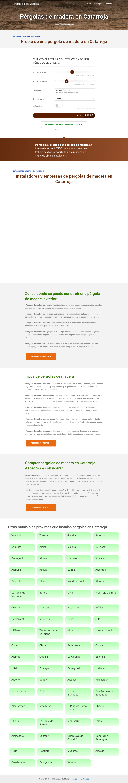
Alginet (15, 656)
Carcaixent (17, 618)
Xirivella (100, 558)
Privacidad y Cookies (80, 779)
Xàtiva (43, 569)
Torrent (43, 535)
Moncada (44, 607)
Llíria (70, 592)
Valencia (63, 24)
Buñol (42, 691)
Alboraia (100, 581)
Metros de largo (39, 72)
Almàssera (17, 735)
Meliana (100, 668)
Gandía (71, 535)
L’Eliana (15, 630)
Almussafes (18, 705)
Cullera (15, 607)
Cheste (99, 705)
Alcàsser (72, 679)
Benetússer (74, 645)
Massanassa (18, 691)
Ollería (15, 720)
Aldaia (43, 558)
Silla (97, 618)
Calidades (37, 91)
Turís (14, 750)
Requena (44, 618)
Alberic (15, 679)
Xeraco (71, 762)
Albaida (99, 750)
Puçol (70, 618)
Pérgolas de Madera (26, 3)
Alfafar (99, 607)
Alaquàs (16, 569)
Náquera (44, 750)
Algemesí (100, 569)
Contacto (108, 4)
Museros (72, 750)
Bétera (43, 592)
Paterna (100, 535)
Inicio (89, 4)
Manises (72, 558)
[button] (64, 125)
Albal (70, 630)
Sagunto (16, 546)
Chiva (42, 645)
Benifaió (100, 656)
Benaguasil (73, 668)
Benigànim (45, 762)
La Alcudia (73, 656)
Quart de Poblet (76, 581)
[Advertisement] (64, 203)
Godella (43, 656)
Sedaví (43, 679)
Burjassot (100, 546)
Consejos (98, 4)
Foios (98, 720)
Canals (99, 645)
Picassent (73, 607)
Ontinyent (17, 558)
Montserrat (73, 720)
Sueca (71, 569)
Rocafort (44, 735)
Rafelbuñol (45, 705)
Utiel (14, 668)
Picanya (44, 668)
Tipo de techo (38, 99)
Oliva (42, 581)
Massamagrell (103, 630)
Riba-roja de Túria (105, 592)
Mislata (71, 546)
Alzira (42, 546)
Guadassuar (18, 762)
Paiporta (16, 581)
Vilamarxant (102, 679)
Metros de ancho (40, 82)
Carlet (14, 645)
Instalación (37, 106)
